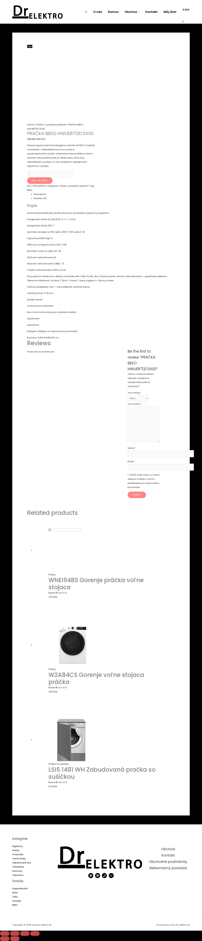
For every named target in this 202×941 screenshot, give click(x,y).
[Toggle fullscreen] (25, 933)
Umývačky (17, 854)
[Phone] (104, 875)
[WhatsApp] (111, 875)
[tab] (104, 194)
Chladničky (18, 866)
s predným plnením (55, 124)
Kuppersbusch (20, 888)
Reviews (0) (40, 198)
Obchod (131, 12)
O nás (97, 12)
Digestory (17, 846)
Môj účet (170, 12)
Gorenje (16, 900)
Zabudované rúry (21, 862)
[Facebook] (90, 875)
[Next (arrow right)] (15, 938)
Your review (135, 403)
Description (40, 194)
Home (30, 124)
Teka (15, 896)
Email (131, 461)
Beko (29, 190)
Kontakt (152, 12)
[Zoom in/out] (35, 933)
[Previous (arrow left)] (4, 938)
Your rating (134, 392)
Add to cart (40, 180)
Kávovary (17, 870)
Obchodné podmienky (168, 861)
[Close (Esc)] (4, 933)
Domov (113, 12)
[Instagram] (97, 875)
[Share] (15, 933)
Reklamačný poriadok (168, 868)
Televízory (17, 875)
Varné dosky (19, 858)
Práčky (39, 124)
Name (132, 448)
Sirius (15, 892)
